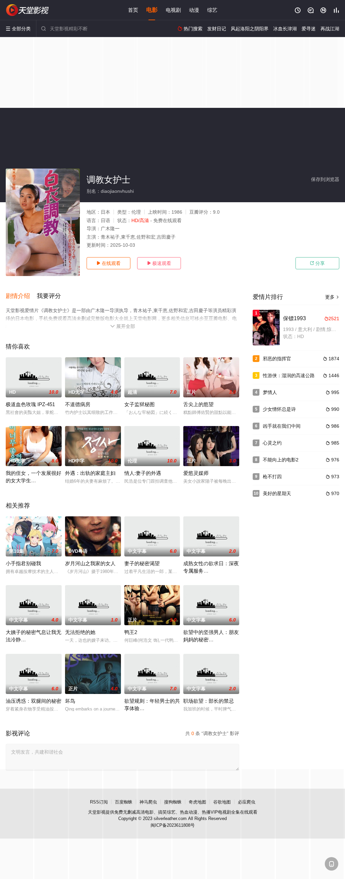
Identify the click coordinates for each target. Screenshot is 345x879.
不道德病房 (77, 404)
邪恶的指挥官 (277, 358)
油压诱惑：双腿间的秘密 (33, 701)
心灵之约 (272, 443)
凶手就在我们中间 (282, 426)
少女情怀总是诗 (279, 409)
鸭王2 (130, 632)
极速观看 (159, 263)
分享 (317, 263)
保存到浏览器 (325, 179)
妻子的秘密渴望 (142, 563)
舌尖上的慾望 (198, 404)
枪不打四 (272, 476)
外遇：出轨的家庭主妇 (90, 473)
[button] (21, 296)
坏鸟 (70, 701)
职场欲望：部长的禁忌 (208, 701)
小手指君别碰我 (23, 563)
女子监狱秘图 (139, 404)
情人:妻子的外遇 (142, 473)
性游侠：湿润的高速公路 (289, 375)
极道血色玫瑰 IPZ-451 (30, 404)
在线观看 (108, 263)
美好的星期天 (277, 493)
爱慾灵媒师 (196, 473)
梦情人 (270, 392)
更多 (332, 297)
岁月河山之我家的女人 (90, 563)
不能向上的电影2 (281, 459)
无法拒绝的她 (80, 632)
